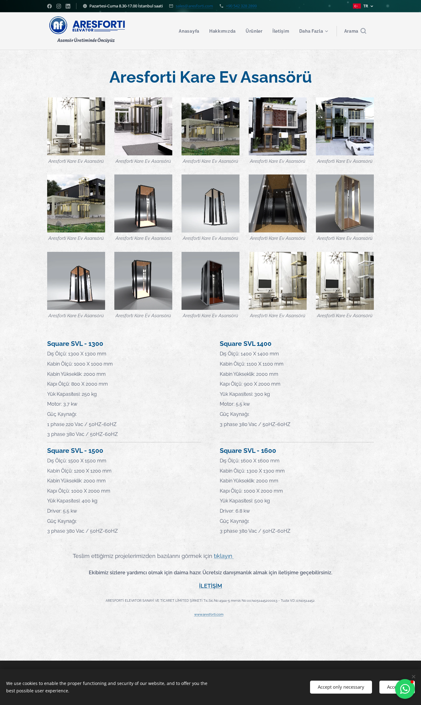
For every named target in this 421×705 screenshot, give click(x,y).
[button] (355, 31)
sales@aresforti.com (194, 6)
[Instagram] (59, 6)
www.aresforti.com (208, 615)
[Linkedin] (68, 6)
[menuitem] (190, 31)
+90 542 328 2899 (241, 6)
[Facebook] (49, 6)
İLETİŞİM (210, 586)
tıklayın (224, 556)
